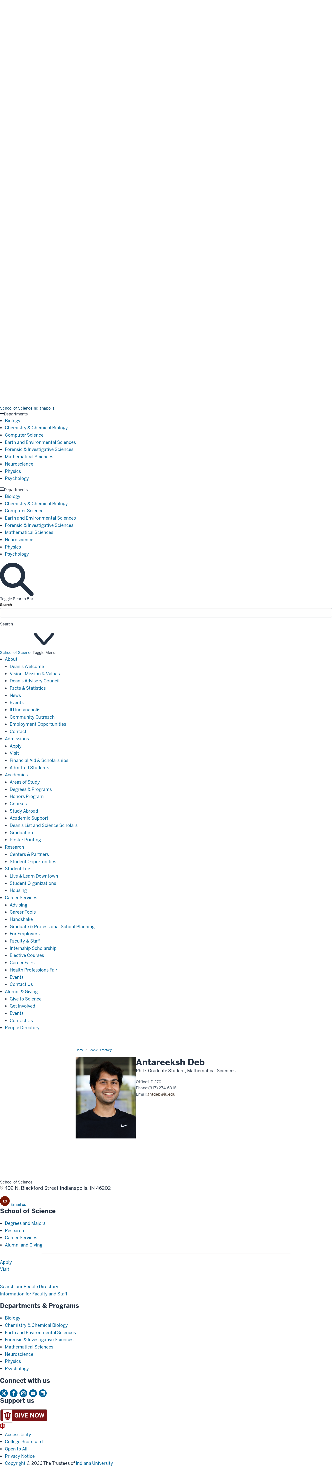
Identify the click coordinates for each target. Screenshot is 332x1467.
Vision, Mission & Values (35, 674)
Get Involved (22, 1006)
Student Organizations (33, 883)
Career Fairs (22, 962)
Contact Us (21, 984)
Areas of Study (25, 782)
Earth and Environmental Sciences (40, 442)
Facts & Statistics (28, 688)
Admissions (17, 739)
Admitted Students (29, 767)
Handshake (21, 919)
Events (17, 702)
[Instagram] (23, 1393)
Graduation (21, 832)
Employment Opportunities (38, 724)
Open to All (16, 1449)
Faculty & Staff (25, 941)
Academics (16, 775)
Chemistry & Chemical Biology (36, 428)
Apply (16, 746)
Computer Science (24, 435)
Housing (18, 890)
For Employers (25, 933)
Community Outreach (32, 717)
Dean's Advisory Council (35, 681)
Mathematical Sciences (29, 456)
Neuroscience (19, 464)
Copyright (15, 1463)
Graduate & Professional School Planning (52, 926)
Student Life (17, 868)
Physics (13, 471)
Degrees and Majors (25, 1223)
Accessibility (18, 1434)
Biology (12, 420)
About (11, 659)
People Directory (22, 1027)
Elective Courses (27, 955)
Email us (18, 1204)
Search (6, 605)
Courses (18, 804)
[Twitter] (4, 1393)
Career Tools (23, 912)
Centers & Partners (29, 854)
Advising (18, 905)
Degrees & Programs (31, 789)
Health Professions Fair (33, 970)
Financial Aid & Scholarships (39, 760)
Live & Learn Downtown (34, 876)
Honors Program (27, 796)
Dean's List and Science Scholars (44, 825)
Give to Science (26, 999)
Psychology (17, 478)
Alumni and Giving (23, 1245)
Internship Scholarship (33, 948)
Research (14, 847)
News (15, 695)
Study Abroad (24, 811)
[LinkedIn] (43, 1393)
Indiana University (94, 1463)
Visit (14, 753)
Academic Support (29, 818)
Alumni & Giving (21, 991)
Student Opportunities (33, 861)
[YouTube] (33, 1393)
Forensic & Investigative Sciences (39, 449)
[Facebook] (13, 1393)
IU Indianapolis (25, 710)
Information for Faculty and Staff (33, 1294)
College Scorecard (24, 1441)
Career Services (21, 897)
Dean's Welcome (27, 666)
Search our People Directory (29, 1286)
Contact (18, 731)
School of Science (16, 652)
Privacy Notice (20, 1456)
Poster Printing (25, 840)
